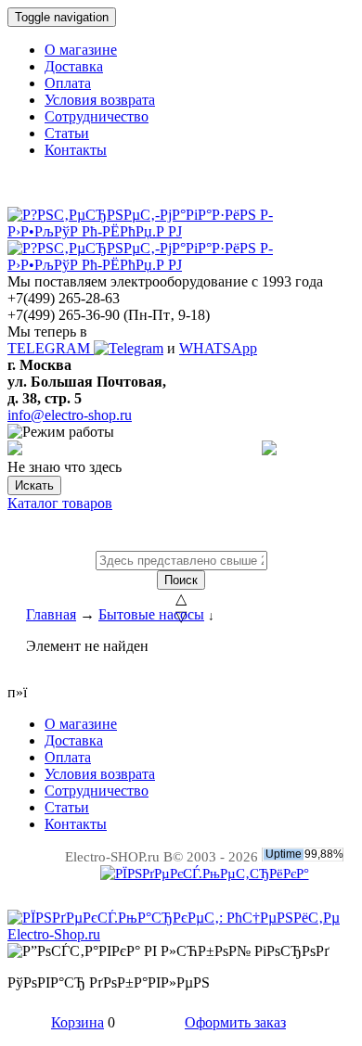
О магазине (81, 49)
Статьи (67, 133)
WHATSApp (218, 348)
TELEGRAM (50, 348)
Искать (34, 485)
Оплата (68, 83)
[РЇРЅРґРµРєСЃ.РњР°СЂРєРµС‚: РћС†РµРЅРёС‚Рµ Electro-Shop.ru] (181, 934)
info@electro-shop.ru (69, 415)
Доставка (74, 66)
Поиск (181, 580)
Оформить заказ (235, 1022)
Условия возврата (100, 100)
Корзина (77, 1022)
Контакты (76, 150)
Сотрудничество (97, 116)
